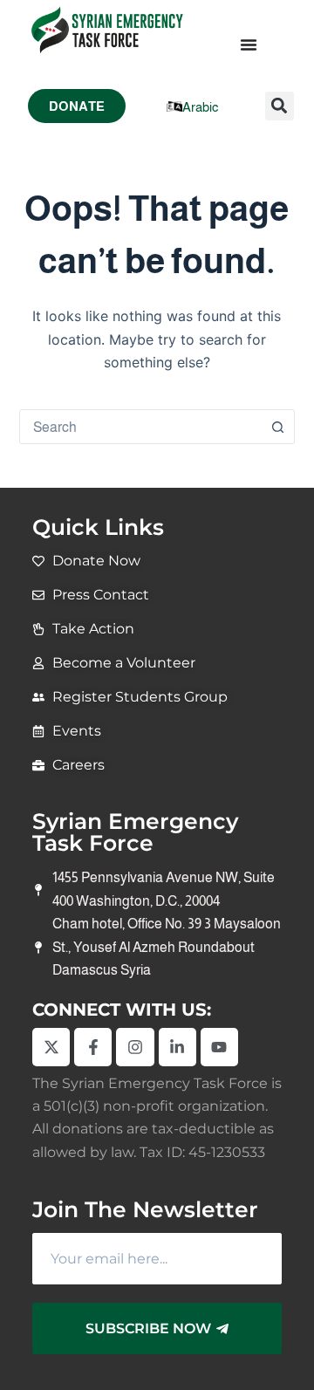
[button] (279, 106)
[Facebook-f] (93, 1046)
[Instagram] (135, 1046)
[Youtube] (219, 1046)
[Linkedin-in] (177, 1046)
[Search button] (277, 426)
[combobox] (141, 426)
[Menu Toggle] (248, 44)
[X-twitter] (51, 1046)
